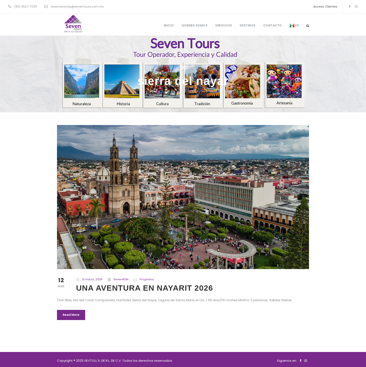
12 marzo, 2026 (92, 279)
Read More (71, 315)
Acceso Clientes (325, 6)
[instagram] (356, 6)
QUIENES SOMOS (195, 25)
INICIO (169, 25)
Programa (147, 279)
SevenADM (121, 279)
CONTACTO (272, 25)
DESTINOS (248, 25)
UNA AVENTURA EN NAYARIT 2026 (144, 288)
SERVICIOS (223, 25)
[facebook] (350, 6)
